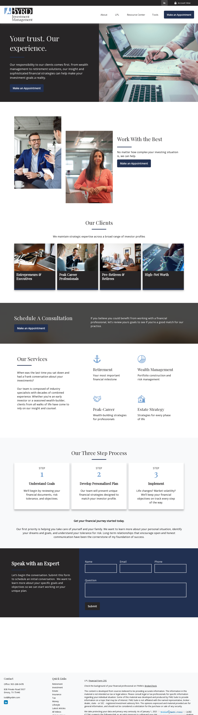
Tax (54, 697)
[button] (104, 15)
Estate (55, 691)
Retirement (57, 684)
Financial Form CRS (98, 680)
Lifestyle (56, 704)
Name (88, 561)
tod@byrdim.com (12, 697)
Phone (158, 561)
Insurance (56, 694)
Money (55, 701)
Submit (92, 606)
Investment (57, 687)
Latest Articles (59, 708)
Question (90, 580)
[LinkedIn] (164, 3)
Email (123, 561)
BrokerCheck (151, 685)
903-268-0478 (17, 684)
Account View (184, 3)
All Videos (56, 711)
